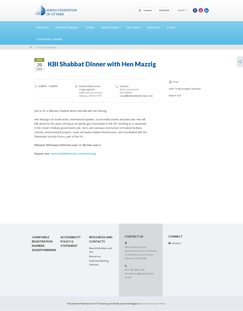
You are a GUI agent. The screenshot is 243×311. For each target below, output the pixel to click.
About (42, 27)
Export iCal (175, 95)
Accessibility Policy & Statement (70, 241)
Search (181, 10)
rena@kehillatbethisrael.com (136, 95)
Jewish (110, 27)
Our (133, 27)
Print (175, 81)
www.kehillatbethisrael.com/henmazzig (73, 153)
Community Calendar (49, 39)
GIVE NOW (164, 10)
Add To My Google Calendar (185, 88)
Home (30, 47)
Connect (147, 10)
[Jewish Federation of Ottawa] (56, 10)
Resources (95, 256)
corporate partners (153, 303)
